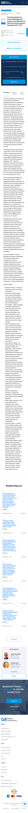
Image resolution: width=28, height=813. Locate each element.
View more (14, 639)
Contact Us (14, 701)
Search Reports (5, 728)
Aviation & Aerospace (6, 10)
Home (2, 7)
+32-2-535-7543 (14, 658)
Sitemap (23, 808)
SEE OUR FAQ (14, 671)
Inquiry (14, 676)
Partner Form (4, 769)
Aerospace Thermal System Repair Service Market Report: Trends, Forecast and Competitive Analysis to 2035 (9, 524)
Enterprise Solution (6, 750)
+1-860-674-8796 (15, 667)
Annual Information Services (8, 736)
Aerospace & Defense (21, 7)
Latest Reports (4, 739)
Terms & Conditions (15, 808)
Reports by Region (5, 734)
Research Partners (5, 747)
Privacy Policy (6, 808)
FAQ (2, 756)
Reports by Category (6, 731)
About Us (3, 759)
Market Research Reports (10, 7)
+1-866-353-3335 (14, 706)
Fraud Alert (4, 772)
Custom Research (5, 753)
